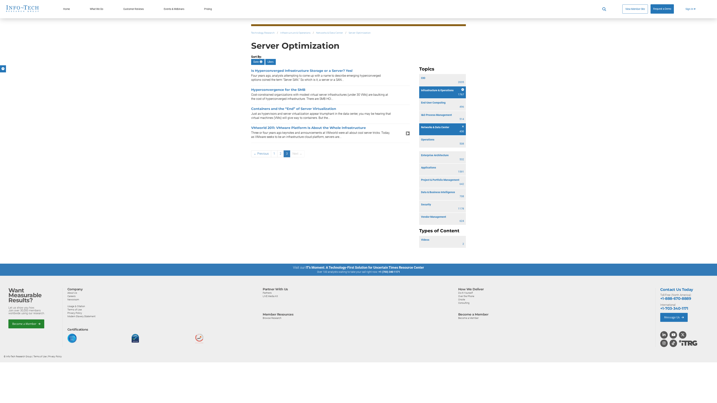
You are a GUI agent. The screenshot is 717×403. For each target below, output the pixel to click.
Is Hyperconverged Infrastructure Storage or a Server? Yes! (302, 71)
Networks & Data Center (329, 32)
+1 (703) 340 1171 (389, 271)
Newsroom (73, 299)
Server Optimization (360, 32)
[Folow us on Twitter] (682, 335)
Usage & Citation (76, 306)
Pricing (208, 9)
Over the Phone (466, 296)
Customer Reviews (133, 9)
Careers (71, 296)
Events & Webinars (174, 9)
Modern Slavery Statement (81, 316)
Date (256, 62)
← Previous (261, 153)
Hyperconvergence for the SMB (278, 90)
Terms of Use (74, 309)
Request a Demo (662, 8)
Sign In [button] (689, 9)
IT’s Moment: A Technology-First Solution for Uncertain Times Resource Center (365, 267)
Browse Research (272, 318)
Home (66, 9)
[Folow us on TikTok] (673, 343)
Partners (267, 292)
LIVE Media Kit (270, 296)
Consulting (463, 303)
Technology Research (263, 32)
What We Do (96, 9)
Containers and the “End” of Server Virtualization (293, 109)
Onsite (461, 299)
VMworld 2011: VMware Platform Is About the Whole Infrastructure (308, 128)
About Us (72, 292)
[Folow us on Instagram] (664, 343)
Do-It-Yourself (465, 292)
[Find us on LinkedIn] (664, 335)
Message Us (672, 317)
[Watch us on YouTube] (673, 335)
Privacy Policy (74, 313)
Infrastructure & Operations (295, 32)
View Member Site (635, 8)
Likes (271, 62)
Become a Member (24, 324)
